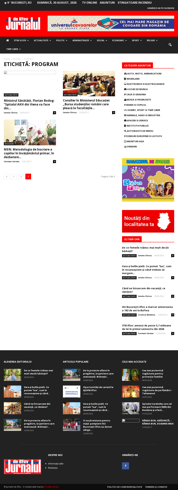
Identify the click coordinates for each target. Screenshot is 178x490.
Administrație (80, 40)
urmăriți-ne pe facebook (160, 8)
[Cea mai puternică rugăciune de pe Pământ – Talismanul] (130, 392)
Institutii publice (137, 125)
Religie (151, 40)
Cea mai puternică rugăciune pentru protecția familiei (152, 373)
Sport (135, 40)
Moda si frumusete (138, 99)
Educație (9, 143)
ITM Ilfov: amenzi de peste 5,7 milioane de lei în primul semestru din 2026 (146, 327)
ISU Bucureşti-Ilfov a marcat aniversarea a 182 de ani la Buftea (147, 308)
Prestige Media (51, 486)
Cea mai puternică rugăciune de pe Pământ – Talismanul (157, 390)
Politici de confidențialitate (124, 486)
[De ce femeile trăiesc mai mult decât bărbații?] (12, 375)
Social (100, 40)
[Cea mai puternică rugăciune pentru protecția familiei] (130, 375)
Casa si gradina (136, 94)
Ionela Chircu (11, 112)
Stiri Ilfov (20, 40)
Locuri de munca (137, 89)
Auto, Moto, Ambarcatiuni (144, 73)
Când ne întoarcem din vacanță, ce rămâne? (37, 405)
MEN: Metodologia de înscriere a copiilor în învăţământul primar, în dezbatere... (29, 153)
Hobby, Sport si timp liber (143, 110)
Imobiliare (133, 78)
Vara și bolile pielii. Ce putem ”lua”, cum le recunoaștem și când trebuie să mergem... (146, 270)
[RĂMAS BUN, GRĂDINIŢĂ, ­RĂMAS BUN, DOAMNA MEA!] (130, 425)
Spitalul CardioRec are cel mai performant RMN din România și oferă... (157, 407)
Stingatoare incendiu (135, 3)
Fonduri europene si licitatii (143, 136)
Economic (118, 40)
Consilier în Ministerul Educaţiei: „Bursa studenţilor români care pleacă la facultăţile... (86, 104)
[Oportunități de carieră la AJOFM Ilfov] (71, 392)
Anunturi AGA (135, 141)
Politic (60, 40)
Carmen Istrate (11, 161)
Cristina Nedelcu (146, 314)
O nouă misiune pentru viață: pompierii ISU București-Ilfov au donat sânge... (97, 425)
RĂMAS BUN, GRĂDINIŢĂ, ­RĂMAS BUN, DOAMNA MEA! (158, 422)
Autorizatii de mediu (139, 130)
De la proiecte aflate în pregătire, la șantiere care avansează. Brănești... (39, 423)
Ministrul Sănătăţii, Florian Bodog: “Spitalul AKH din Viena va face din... (29, 104)
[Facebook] (125, 465)
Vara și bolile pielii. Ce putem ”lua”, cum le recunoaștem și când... (37, 390)
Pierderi (132, 146)
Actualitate (41, 40)
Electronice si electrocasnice (145, 84)
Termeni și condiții (156, 486)
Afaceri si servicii (137, 120)
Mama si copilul (136, 104)
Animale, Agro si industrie (143, 115)
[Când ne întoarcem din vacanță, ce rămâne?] (12, 408)
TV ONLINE (89, 3)
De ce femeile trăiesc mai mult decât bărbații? (38, 372)
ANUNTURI (107, 3)
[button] (170, 45)
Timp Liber (12, 49)
